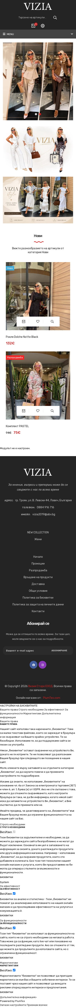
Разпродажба (38, 570)
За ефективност (54, 709)
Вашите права (9, 709)
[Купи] (23, 321)
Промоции (38, 563)
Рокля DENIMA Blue (17, 426)
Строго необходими (31, 709)
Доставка (38, 584)
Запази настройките (13, 1004)
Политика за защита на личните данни (38, 604)
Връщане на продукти (38, 577)
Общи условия (38, 591)
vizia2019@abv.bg (43, 514)
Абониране (59, 650)
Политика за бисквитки (38, 597)
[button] (36, 114)
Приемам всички (37, 1004)
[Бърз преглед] (52, 321)
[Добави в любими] (38, 321)
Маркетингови (32, 713)
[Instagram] (42, 665)
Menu (10, 34)
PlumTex (20, 1001)
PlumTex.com (51, 698)
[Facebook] (33, 665)
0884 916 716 (45, 507)
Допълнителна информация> (18, 997)
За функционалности (13, 920)
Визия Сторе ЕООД (40, 686)
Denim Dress (13, 337)
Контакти (38, 611)
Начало (38, 556)
